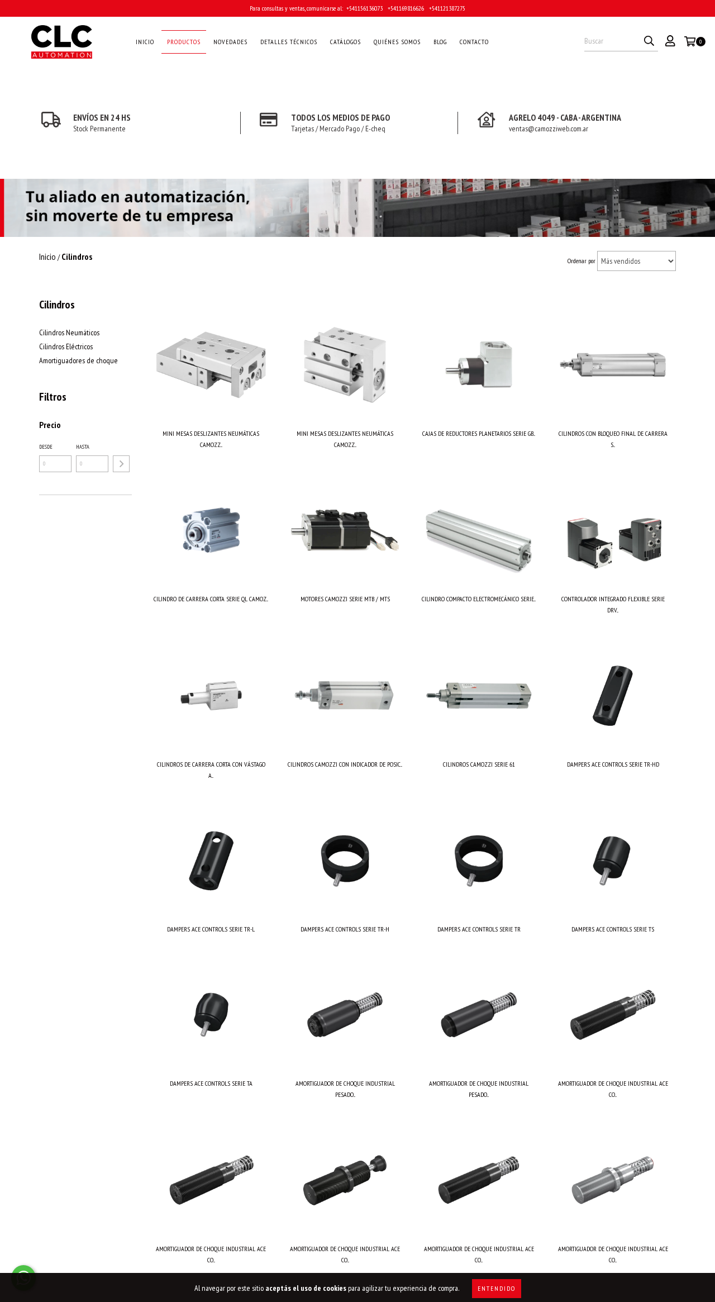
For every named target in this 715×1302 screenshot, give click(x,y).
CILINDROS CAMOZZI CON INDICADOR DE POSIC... (345, 764)
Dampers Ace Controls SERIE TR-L (211, 929)
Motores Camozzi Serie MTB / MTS (345, 599)
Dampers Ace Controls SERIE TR (479, 929)
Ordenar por (581, 260)
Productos (184, 41)
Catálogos (345, 41)
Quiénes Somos (397, 41)
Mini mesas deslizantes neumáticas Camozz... (211, 439)
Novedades (230, 41)
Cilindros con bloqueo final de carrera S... (613, 439)
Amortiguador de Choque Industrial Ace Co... (613, 1089)
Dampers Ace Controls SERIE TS (612, 929)
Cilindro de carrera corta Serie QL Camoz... (211, 599)
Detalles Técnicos (288, 41)
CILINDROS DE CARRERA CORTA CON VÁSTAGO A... (211, 770)
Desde (46, 446)
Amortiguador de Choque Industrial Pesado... (345, 1089)
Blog (440, 41)
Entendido (497, 1288)
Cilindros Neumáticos (69, 332)
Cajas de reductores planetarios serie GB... (478, 433)
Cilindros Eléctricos (66, 346)
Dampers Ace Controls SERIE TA (211, 1083)
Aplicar (121, 463)
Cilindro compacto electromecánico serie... (479, 599)
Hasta (82, 446)
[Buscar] (649, 41)
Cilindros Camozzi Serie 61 (479, 764)
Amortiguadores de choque (78, 360)
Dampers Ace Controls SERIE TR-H (345, 929)
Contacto (474, 41)
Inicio (145, 41)
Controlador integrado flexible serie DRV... (613, 604)
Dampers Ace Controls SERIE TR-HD (613, 764)
